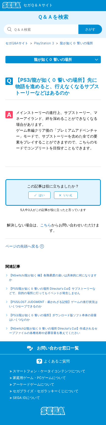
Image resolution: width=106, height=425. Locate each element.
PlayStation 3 (44, 43)
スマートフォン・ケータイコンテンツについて (49, 371)
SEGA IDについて (26, 398)
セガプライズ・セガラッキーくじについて (45, 391)
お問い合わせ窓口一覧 (58, 348)
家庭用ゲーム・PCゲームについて (39, 378)
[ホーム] (25, 6)
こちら (45, 225)
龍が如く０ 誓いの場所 (76, 43)
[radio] (39, 195)
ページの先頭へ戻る (22, 246)
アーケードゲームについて (33, 384)
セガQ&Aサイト (16, 43)
